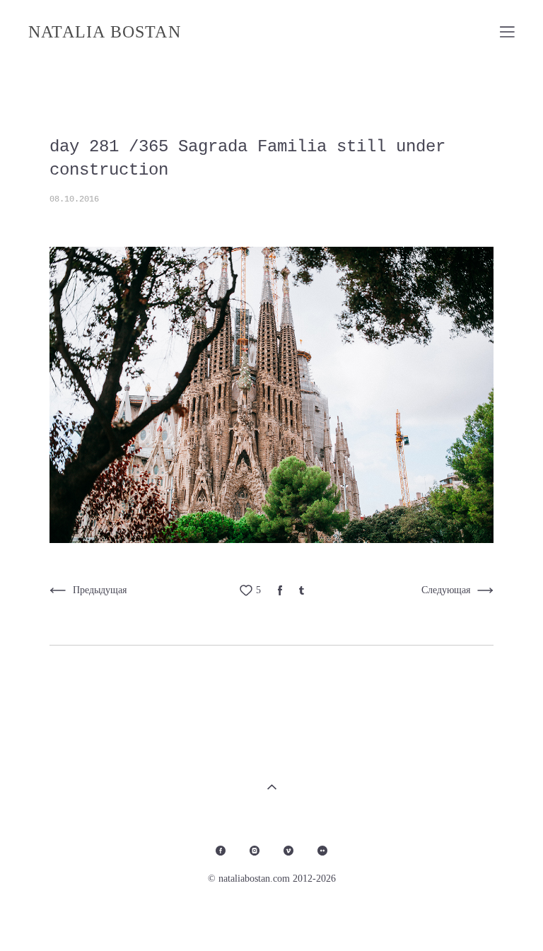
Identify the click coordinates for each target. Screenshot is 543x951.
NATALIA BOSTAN (104, 31)
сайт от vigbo (486, 917)
